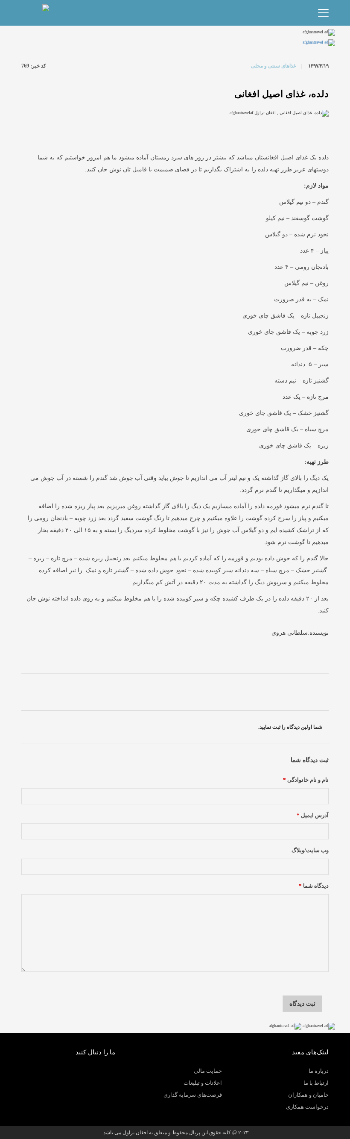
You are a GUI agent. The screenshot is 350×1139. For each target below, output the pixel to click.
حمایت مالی (208, 1071)
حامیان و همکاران (308, 1095)
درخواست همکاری (307, 1107)
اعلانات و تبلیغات (203, 1083)
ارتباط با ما (316, 1083)
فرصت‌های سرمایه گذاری (192, 1095)
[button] (50, 12)
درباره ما (319, 1071)
